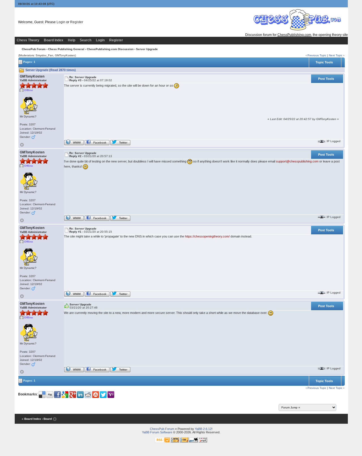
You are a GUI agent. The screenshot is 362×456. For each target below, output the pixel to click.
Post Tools (326, 78)
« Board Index (31, 418)
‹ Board (47, 418)
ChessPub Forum (34, 49)
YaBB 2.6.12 (203, 429)
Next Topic (335, 55)
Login (61, 22)
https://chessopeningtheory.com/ (207, 236)
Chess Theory (28, 40)
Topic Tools (324, 62)
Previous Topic (316, 55)
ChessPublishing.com (294, 35)
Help (71, 40)
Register (76, 22)
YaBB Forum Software (157, 432)
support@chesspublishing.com (297, 161)
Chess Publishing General (66, 49)
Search (85, 40)
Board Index (53, 40)
